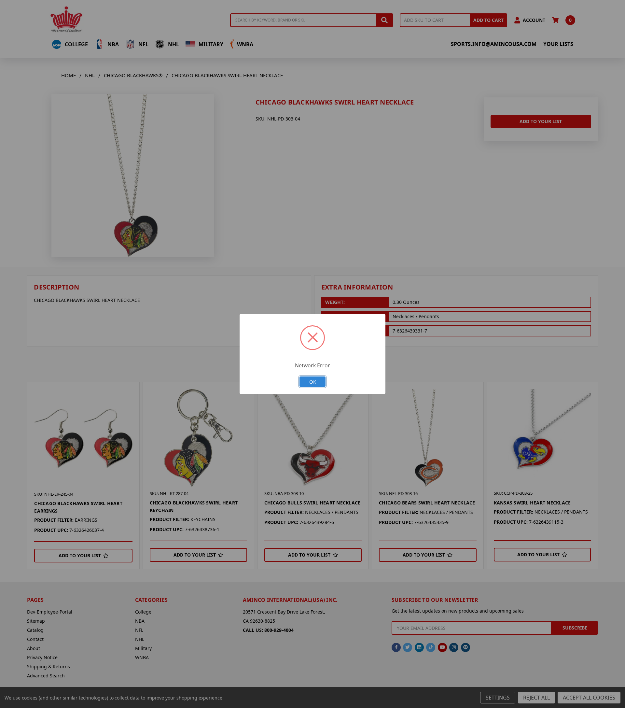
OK (312, 381)
